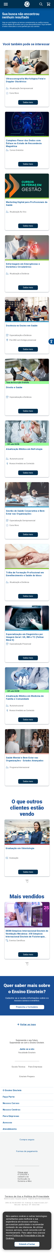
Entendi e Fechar (27, 1244)
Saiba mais (28, 102)
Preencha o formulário (27, 1007)
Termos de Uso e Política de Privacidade (27, 1196)
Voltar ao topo (28, 1024)
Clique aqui (23, 1172)
